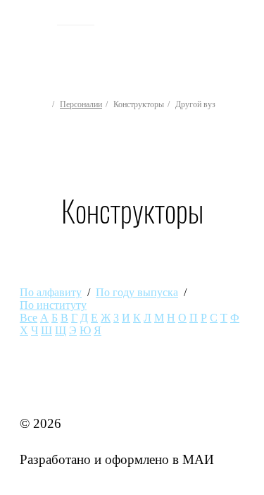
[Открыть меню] (241, 43)
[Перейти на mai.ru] (33, 19)
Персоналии (81, 104)
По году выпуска (137, 292)
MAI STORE (56, 386)
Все (28, 318)
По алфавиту (51, 292)
